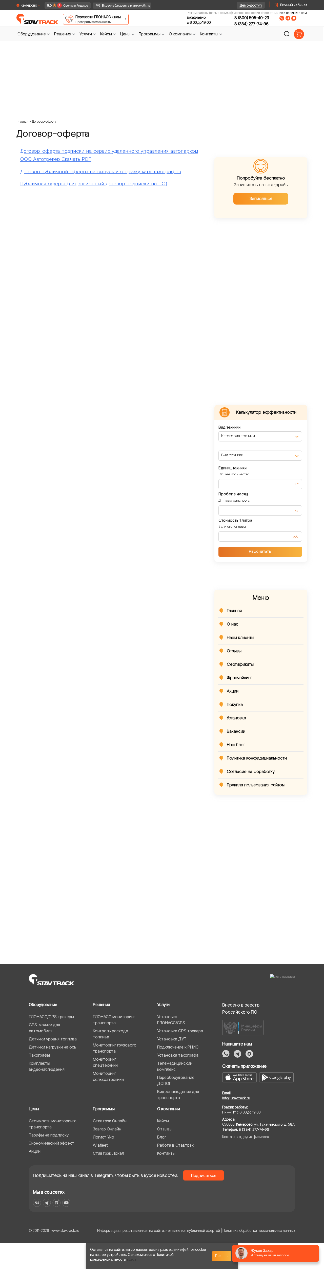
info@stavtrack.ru (236, 1098)
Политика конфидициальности (257, 758)
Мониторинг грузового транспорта (114, 1048)
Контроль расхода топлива (110, 1033)
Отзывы (234, 651)
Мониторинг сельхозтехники (108, 1076)
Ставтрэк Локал (108, 1153)
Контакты (166, 1153)
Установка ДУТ (172, 1038)
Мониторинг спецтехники (105, 1062)
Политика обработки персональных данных (258, 1230)
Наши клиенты (240, 637)
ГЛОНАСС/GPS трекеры (51, 1016)
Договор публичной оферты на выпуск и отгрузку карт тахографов (100, 171)
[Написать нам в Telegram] (287, 18)
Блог (161, 1137)
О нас (232, 624)
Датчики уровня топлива (53, 1038)
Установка (236, 718)
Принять (221, 1256)
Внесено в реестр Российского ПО (240, 1008)
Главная (22, 122)
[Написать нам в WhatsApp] (281, 18)
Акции (232, 691)
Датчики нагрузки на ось (52, 1047)
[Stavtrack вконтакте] (37, 1203)
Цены (34, 1108)
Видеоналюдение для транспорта (178, 1094)
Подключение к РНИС (177, 1047)
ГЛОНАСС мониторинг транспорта (114, 1019)
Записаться (261, 199)
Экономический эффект (51, 1143)
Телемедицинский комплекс (174, 1066)
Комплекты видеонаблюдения (47, 1066)
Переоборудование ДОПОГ (175, 1080)
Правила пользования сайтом (256, 785)
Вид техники (229, 427)
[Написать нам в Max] (249, 1054)
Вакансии (236, 731)
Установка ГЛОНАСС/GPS (171, 1019)
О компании (168, 1108)
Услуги (163, 1004)
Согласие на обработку (251, 771)
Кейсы (163, 1120)
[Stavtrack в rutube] (56, 1203)
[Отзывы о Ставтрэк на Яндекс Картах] (65, 5)
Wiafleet (100, 1145)
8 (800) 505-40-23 (251, 17)
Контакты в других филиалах (246, 1136)
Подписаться (203, 1175)
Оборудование (43, 1004)
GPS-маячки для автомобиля (44, 1027)
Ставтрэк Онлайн (110, 1120)
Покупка (235, 704)
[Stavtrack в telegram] (47, 1203)
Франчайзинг (239, 678)
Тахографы (39, 1055)
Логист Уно (103, 1137)
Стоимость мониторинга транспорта (52, 1123)
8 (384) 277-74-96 (251, 23)
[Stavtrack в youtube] (66, 1203)
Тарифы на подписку (49, 1135)
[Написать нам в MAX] (293, 18)
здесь (131, 1259)
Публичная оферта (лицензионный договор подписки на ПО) (93, 184)
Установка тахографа (177, 1055)
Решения (101, 1004)
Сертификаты (240, 664)
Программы (104, 1108)
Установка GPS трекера (180, 1030)
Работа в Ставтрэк (175, 1145)
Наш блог (236, 745)
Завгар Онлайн (107, 1128)
